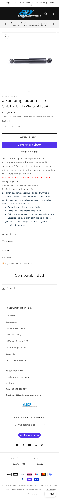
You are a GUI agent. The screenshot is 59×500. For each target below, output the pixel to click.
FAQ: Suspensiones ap (16, 360)
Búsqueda (10, 354)
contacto (10, 383)
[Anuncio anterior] (5, 24)
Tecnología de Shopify (29, 485)
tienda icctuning (13, 334)
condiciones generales (16, 347)
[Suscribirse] (44, 425)
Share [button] (8, 250)
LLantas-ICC (11, 315)
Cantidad (6, 121)
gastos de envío (24, 116)
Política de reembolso (48, 485)
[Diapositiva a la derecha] (36, 91)
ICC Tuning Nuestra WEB (17, 341)
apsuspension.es (14, 485)
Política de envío (50, 490)
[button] (6, 14)
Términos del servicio (33, 490)
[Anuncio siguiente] (54, 24)
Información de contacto (30, 494)
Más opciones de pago (29, 151)
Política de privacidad (14, 490)
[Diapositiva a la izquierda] (23, 91)
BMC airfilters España (15, 328)
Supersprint (11, 322)
